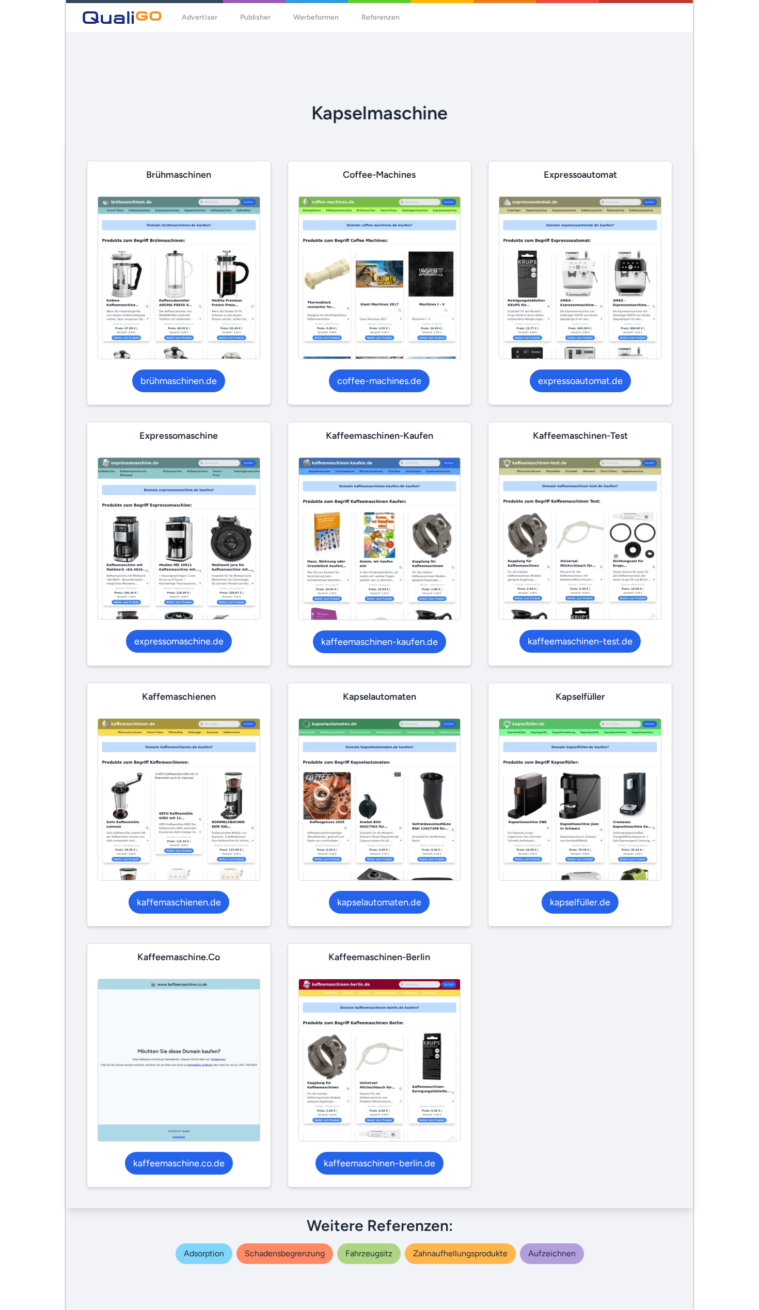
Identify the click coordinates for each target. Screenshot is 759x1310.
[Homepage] (122, 17)
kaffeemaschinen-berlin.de (379, 1163)
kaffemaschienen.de (179, 902)
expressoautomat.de (580, 381)
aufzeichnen (552, 1253)
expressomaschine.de (179, 641)
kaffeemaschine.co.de (179, 1163)
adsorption (204, 1253)
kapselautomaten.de (379, 902)
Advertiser (199, 17)
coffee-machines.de (379, 381)
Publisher (255, 17)
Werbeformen (316, 17)
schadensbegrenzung (285, 1253)
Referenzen (380, 17)
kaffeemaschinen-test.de (580, 641)
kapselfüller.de (580, 902)
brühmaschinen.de (178, 381)
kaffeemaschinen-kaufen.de (379, 642)
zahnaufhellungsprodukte (460, 1253)
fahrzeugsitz (368, 1253)
